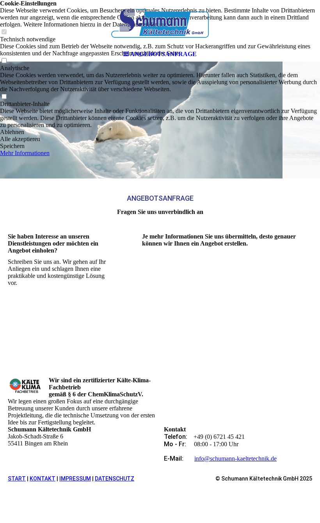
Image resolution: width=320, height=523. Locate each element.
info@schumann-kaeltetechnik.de (235, 458)
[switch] (4, 97)
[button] (160, 132)
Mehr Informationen (25, 153)
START (17, 478)
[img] (160, 23)
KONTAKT (42, 478)
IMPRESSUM (75, 478)
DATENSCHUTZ (114, 478)
